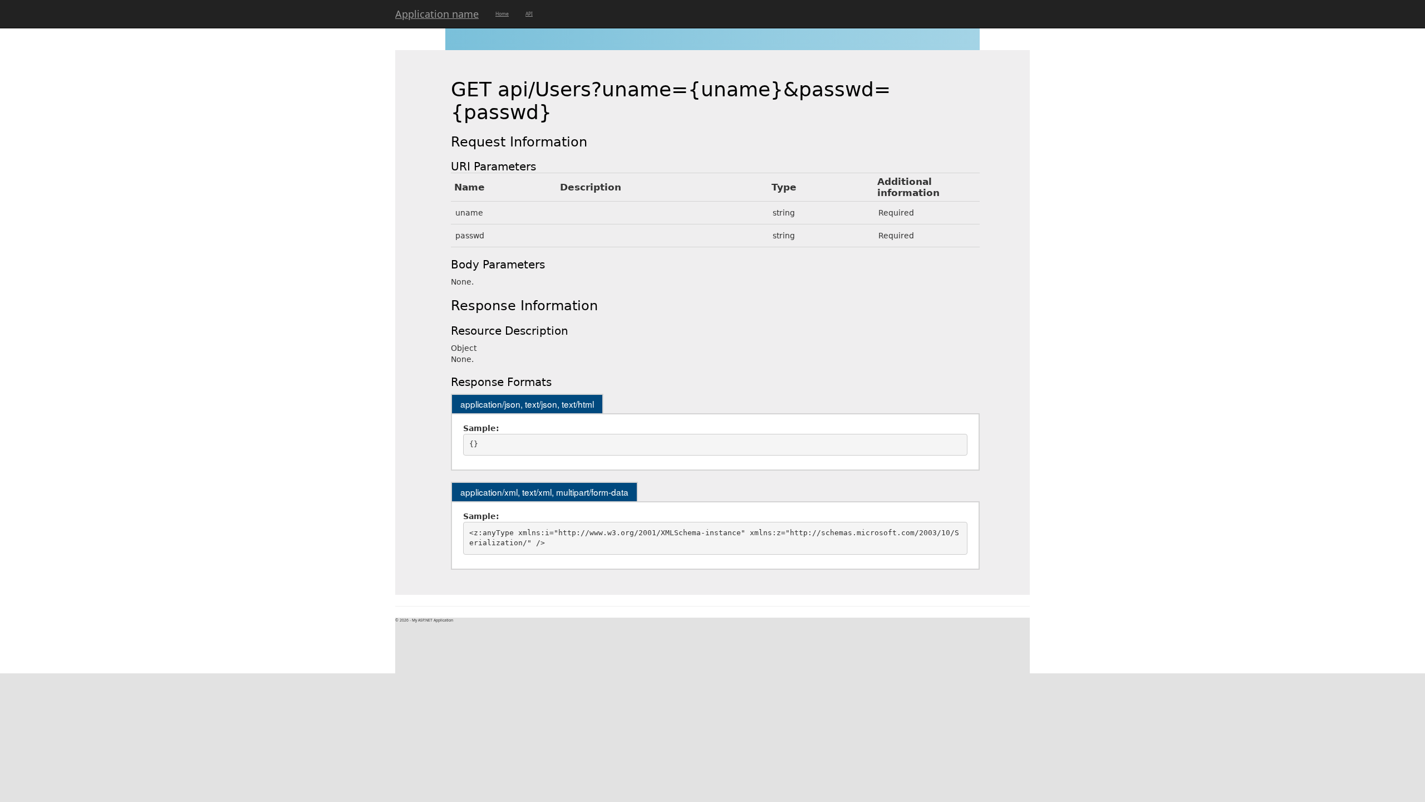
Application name (437, 14)
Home (502, 14)
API (529, 14)
